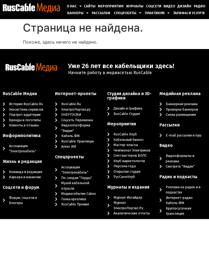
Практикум (155, 13)
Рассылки (101, 13)
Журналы (134, 6)
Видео (169, 6)
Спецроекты (125, 13)
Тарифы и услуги (189, 13)
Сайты (90, 6)
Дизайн (184, 6)
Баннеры (75, 13)
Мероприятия (111, 6)
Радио (199, 6)
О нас (72, 6)
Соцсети (153, 6)
